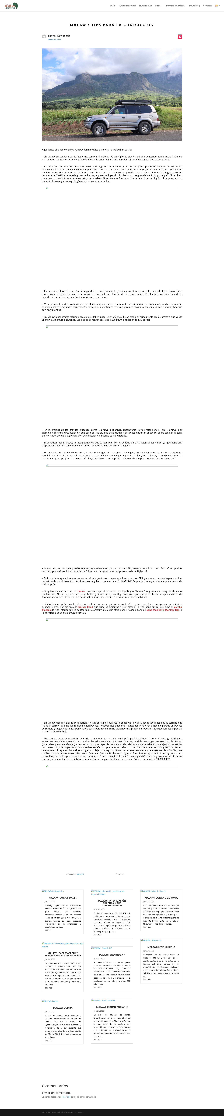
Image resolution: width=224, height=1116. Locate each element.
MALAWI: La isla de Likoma (161, 897)
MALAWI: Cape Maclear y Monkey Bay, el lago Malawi (63, 954)
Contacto (207, 6)
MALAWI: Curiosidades (63, 897)
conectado (65, 1097)
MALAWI (80, 874)
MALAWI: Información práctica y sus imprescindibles (112, 903)
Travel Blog (194, 6)
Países (158, 6)
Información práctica (175, 6)
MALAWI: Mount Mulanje (112, 1007)
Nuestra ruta (145, 6)
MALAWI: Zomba (62, 1007)
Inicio (112, 6)
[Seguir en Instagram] (180, 36)
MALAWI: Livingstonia (161, 946)
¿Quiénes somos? (127, 6)
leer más (48, 930)
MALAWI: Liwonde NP (112, 954)
